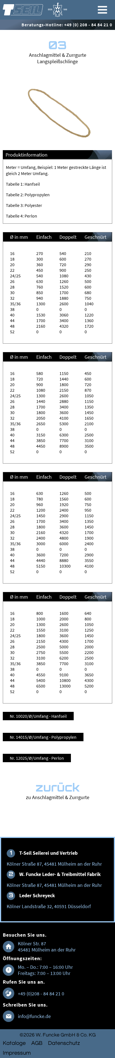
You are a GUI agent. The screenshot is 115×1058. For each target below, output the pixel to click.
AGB (36, 1043)
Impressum (17, 1053)
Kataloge (14, 1043)
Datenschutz (64, 1043)
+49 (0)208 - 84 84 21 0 (41, 993)
